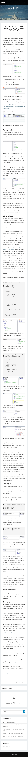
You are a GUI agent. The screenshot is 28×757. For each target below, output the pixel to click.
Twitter (15, 662)
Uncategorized (6, 746)
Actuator (14, 682)
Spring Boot (19, 682)
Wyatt (8, 33)
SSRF (24, 682)
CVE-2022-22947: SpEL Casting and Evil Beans (13, 733)
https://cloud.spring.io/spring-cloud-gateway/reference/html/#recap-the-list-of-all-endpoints (14, 106)
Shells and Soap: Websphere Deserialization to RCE (14, 697)
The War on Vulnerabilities (9, 722)
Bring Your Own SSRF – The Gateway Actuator (13, 736)
